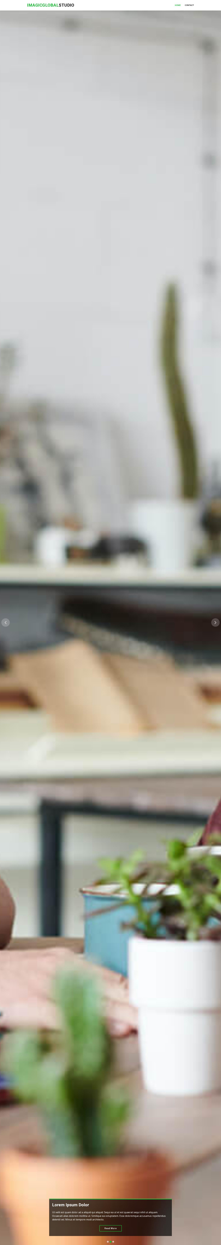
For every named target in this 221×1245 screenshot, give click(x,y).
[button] (5, 622)
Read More (110, 1228)
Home (178, 5)
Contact (189, 5)
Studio (50, 5)
